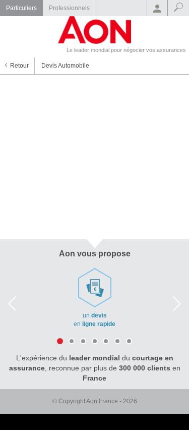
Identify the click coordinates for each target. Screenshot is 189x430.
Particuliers (21, 8)
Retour (19, 65)
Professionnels (69, 8)
